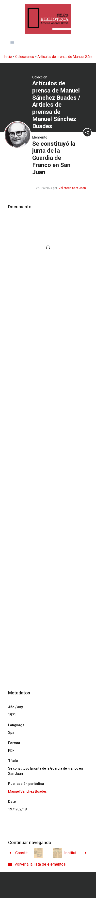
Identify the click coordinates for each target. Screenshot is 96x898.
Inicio (8, 57)
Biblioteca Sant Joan (72, 188)
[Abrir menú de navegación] (12, 42)
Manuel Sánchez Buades (27, 791)
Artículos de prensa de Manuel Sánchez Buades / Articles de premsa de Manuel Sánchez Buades (56, 105)
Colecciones (24, 57)
